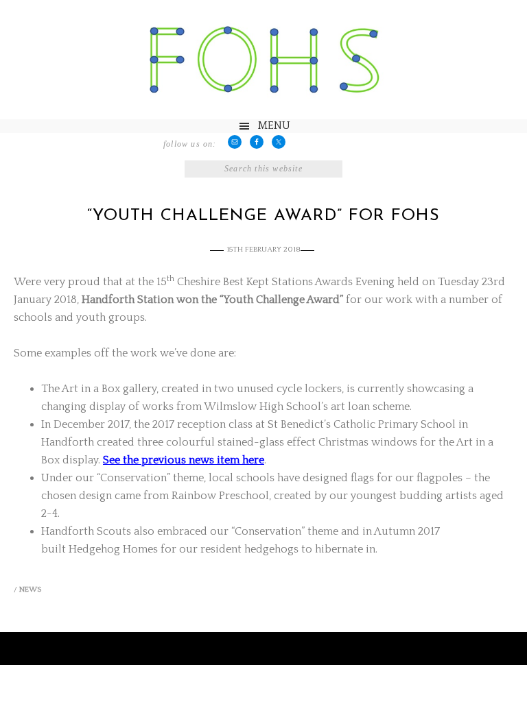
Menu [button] (274, 125)
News (30, 589)
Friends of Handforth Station (263, 60)
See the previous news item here (183, 460)
